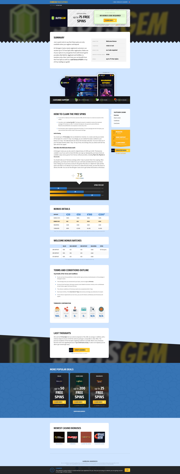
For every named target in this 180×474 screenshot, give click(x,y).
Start (51, 5)
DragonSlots (99, 376)
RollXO (59, 376)
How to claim (117, 118)
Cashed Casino (79, 376)
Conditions (116, 120)
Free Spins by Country (120, 2)
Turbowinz (73, 444)
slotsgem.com (106, 72)
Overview (116, 115)
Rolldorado (59, 444)
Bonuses (53, 5)
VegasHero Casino (99, 444)
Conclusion (116, 123)
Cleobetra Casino (86, 444)
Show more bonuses (79, 411)
